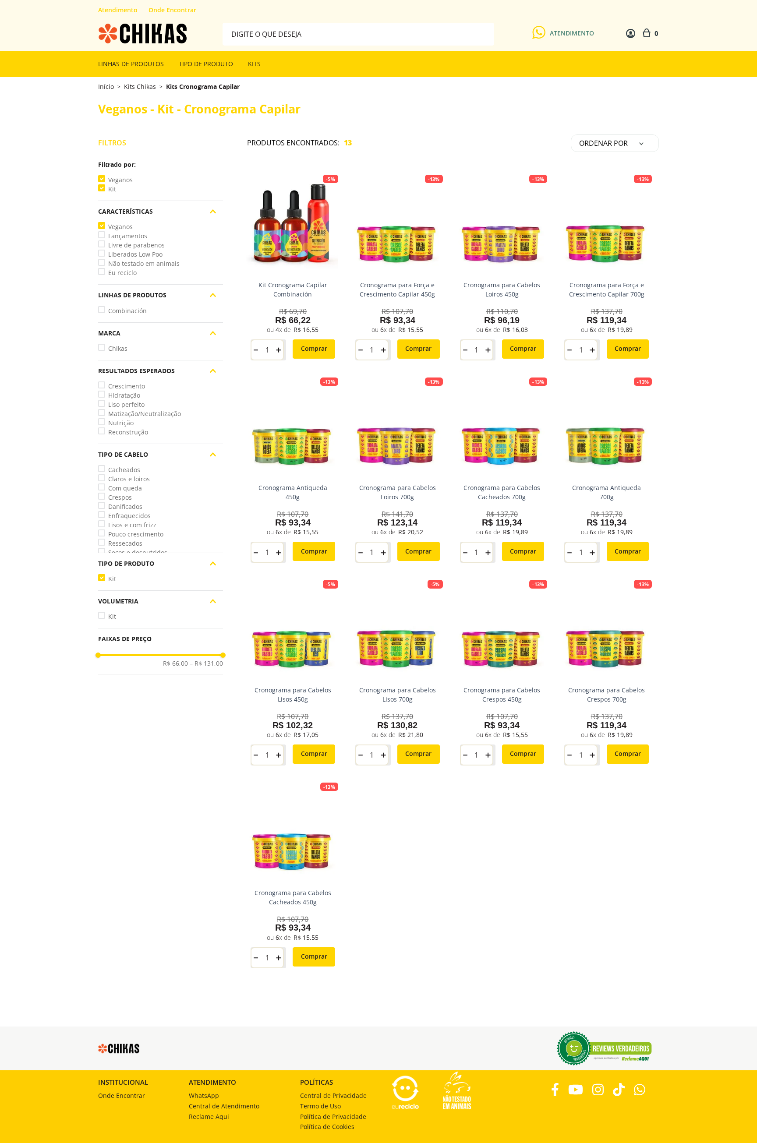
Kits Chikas (140, 86)
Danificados (125, 506)
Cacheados (124, 470)
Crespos (120, 497)
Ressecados (125, 543)
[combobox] (358, 33)
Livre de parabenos (136, 245)
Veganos (120, 180)
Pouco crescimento (135, 534)
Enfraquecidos (129, 516)
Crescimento (126, 386)
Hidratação (124, 395)
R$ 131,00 (206, 663)
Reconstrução (128, 432)
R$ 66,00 (175, 663)
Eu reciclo (122, 272)
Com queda (125, 488)
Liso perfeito (126, 404)
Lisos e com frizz (132, 525)
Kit (112, 189)
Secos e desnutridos (137, 552)
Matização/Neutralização (144, 413)
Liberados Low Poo (135, 254)
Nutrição (121, 423)
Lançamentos (127, 236)
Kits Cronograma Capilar (203, 86)
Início (106, 86)
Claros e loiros (129, 479)
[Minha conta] (630, 33)
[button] (160, 164)
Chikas (117, 348)
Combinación (127, 311)
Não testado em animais (144, 263)
